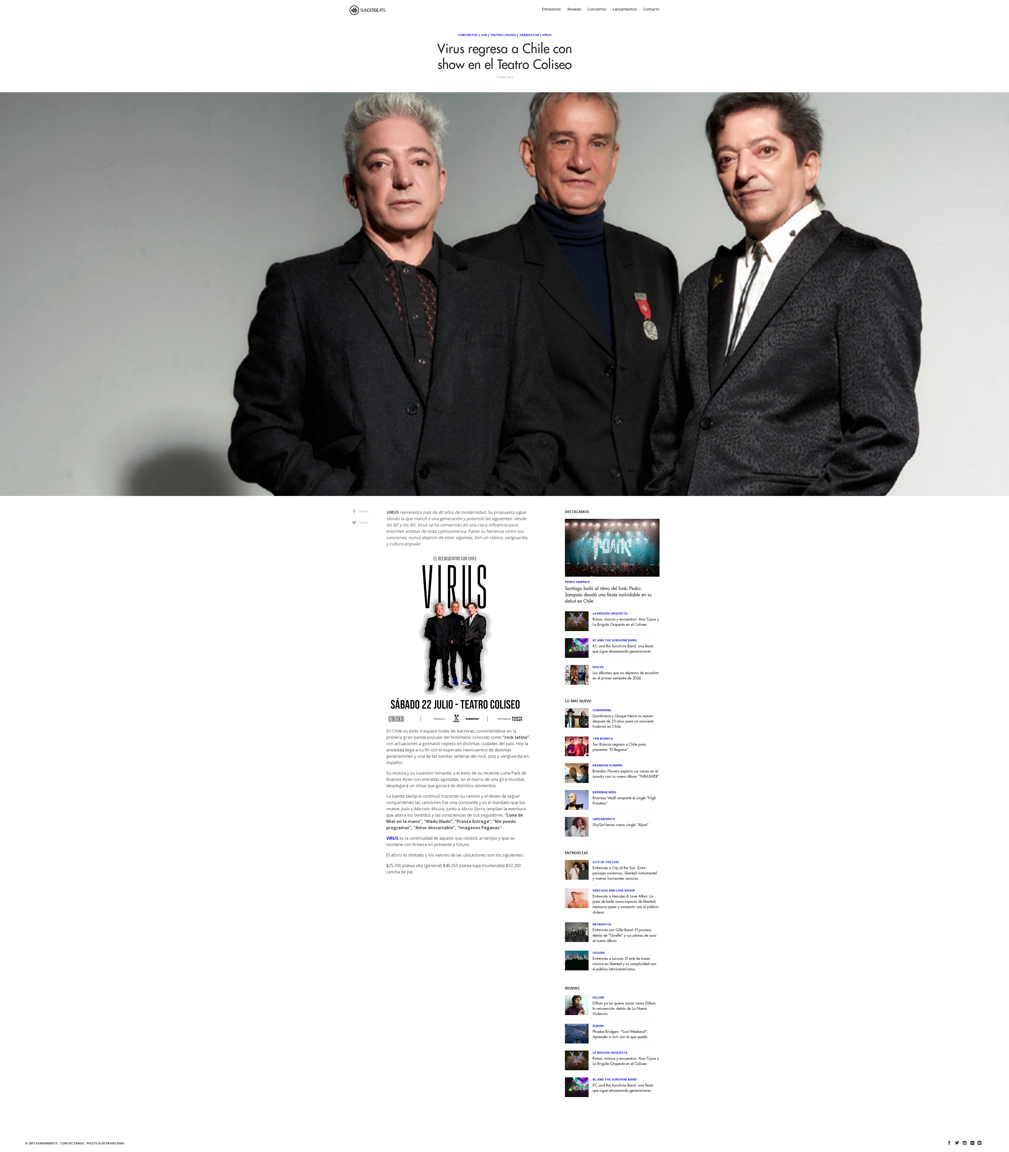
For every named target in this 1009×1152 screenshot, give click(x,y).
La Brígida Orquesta (610, 613)
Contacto (651, 9)
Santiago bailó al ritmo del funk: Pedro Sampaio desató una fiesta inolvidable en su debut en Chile (608, 594)
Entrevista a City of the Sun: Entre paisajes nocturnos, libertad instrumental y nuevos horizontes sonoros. (625, 873)
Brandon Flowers (608, 765)
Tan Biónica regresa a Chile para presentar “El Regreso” (619, 747)
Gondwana (602, 710)
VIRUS (392, 838)
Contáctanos (72, 1143)
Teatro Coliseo (503, 35)
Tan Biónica (603, 738)
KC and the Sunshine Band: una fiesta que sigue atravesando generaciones (623, 648)
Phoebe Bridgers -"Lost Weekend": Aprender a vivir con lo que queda (620, 1034)
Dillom (598, 997)
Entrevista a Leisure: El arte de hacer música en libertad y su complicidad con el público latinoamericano (624, 964)
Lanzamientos (624, 9)
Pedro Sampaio (577, 582)
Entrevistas (551, 9)
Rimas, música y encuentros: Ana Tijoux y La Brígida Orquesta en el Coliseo (626, 622)
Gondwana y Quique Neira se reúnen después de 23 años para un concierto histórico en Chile (623, 721)
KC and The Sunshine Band (615, 640)
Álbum (598, 1026)
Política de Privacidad (105, 1143)
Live (484, 35)
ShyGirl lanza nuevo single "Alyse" (620, 825)
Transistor (529, 35)
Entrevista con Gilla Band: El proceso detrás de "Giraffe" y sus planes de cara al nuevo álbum (624, 935)
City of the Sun (606, 862)
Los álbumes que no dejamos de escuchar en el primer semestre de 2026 (626, 675)
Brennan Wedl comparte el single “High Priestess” (624, 800)
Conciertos (597, 9)
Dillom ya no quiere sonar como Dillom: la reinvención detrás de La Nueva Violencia (624, 1008)
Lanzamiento (604, 819)
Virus (547, 35)
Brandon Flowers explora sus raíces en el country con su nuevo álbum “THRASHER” (626, 774)
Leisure (599, 953)
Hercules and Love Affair (614, 890)
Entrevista (602, 924)
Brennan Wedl (604, 792)
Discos (598, 667)
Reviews (574, 9)
